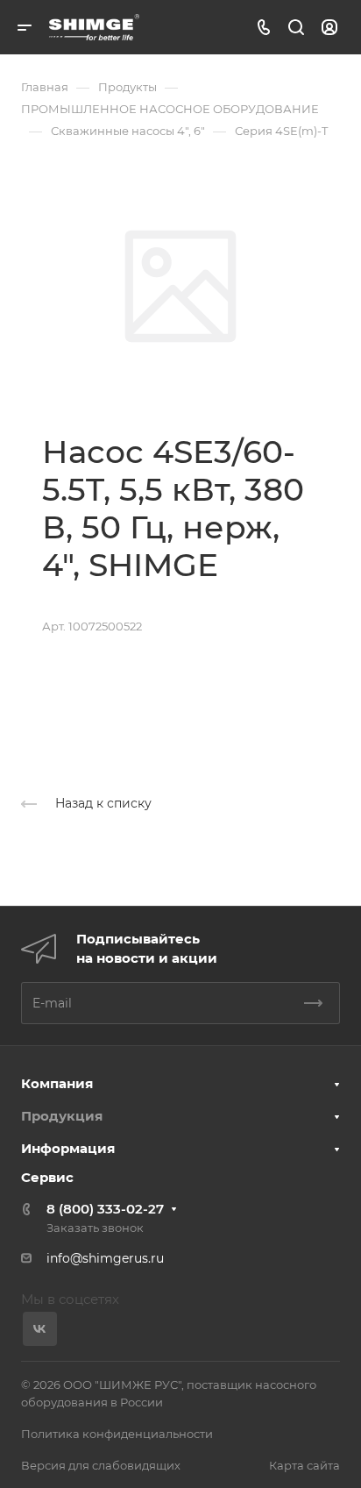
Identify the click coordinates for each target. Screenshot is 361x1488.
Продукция (62, 1115)
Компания (57, 1083)
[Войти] (329, 27)
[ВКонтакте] (40, 1329)
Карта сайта (304, 1465)
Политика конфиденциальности (117, 1434)
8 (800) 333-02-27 (105, 1208)
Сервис (47, 1177)
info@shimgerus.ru (105, 1258)
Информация (68, 1148)
